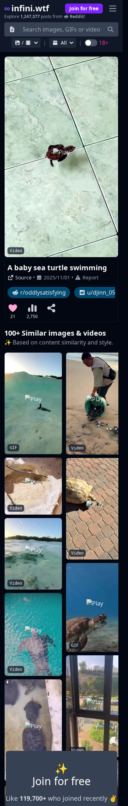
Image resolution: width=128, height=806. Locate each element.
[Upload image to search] (12, 29)
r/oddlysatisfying (42, 292)
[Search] (110, 29)
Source (23, 277)
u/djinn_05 (100, 292)
